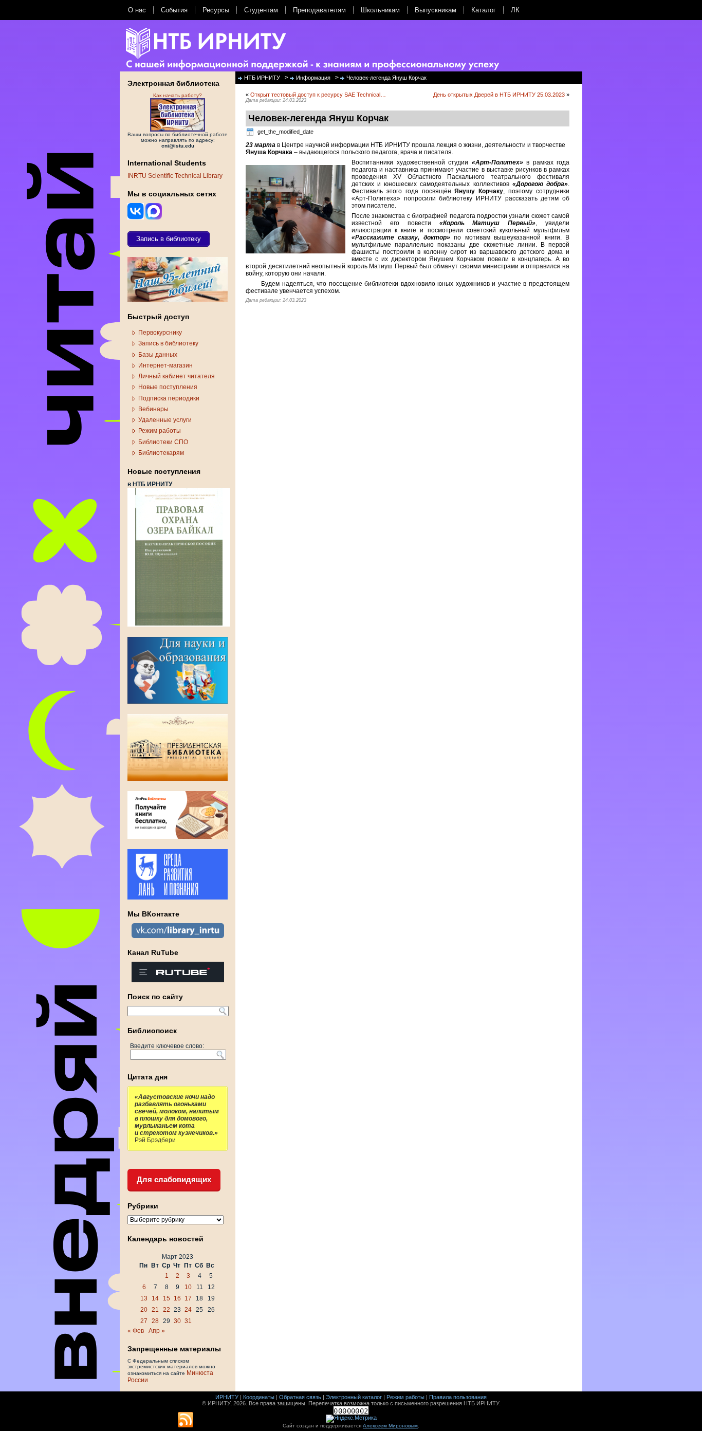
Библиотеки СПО (163, 442)
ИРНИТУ (226, 1397)
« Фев (135, 1330)
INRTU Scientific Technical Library (175, 175)
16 (177, 1298)
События (174, 10)
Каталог (483, 10)
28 (155, 1321)
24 (188, 1309)
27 (143, 1321)
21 (155, 1309)
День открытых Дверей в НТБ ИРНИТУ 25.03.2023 (499, 94)
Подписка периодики (168, 398)
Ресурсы (215, 10)
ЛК (515, 10)
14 (155, 1298)
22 (166, 1309)
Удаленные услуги (165, 420)
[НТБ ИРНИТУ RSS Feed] (185, 1420)
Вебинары (153, 409)
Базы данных (157, 354)
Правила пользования (458, 1397)
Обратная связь (300, 1397)
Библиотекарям (161, 452)
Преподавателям (319, 10)
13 (143, 1298)
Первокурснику (160, 332)
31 (188, 1321)
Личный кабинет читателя (176, 376)
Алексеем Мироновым (390, 1425)
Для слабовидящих (174, 1179)
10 (188, 1287)
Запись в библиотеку (168, 343)
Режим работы (159, 430)
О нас (137, 10)
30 (177, 1321)
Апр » (157, 1330)
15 (166, 1298)
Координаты (258, 1397)
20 (143, 1309)
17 (188, 1298)
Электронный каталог (354, 1397)
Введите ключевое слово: (167, 1046)
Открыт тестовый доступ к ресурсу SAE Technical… (318, 94)
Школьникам (380, 10)
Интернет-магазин (165, 365)
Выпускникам (435, 10)
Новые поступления (167, 387)
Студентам (261, 10)
